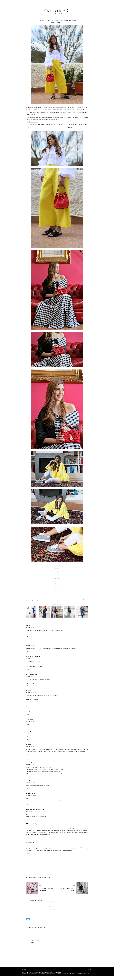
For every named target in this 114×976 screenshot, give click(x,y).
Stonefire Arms (30, 781)
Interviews (51, 912)
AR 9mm (28, 801)
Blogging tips (30, 1)
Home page (51, 901)
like (30, 600)
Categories (48, 1)
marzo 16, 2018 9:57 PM (31, 708)
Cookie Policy (52, 911)
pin (33, 600)
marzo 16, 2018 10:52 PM (31, 746)
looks (10, 1)
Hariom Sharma (30, 762)
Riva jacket (57, 581)
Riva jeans (57, 590)
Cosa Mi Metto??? (57, 10)
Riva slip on (57, 575)
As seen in (51, 908)
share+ (36, 600)
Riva (40, 110)
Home (4, 1)
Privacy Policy (52, 909)
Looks (28, 599)
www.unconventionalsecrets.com (34, 666)
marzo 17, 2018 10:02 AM (31, 782)
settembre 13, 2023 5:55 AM (32, 844)
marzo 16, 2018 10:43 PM (31, 721)
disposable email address (44, 850)
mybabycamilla (19, 1)
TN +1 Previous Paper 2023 (34, 824)
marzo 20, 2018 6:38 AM (31, 811)
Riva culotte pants (57, 571)
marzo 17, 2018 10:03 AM (31, 795)
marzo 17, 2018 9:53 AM (31, 764)
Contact (40, 1)
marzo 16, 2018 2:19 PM (31, 676)
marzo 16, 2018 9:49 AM (31, 658)
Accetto (89, 969)
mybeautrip (29, 625)
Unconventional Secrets (33, 656)
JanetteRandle (30, 719)
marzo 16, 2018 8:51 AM (31, 627)
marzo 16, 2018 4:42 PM (31, 692)
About (50, 906)
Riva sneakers (57, 591)
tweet (27, 600)
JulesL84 (28, 643)
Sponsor (51, 904)
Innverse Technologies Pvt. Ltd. (35, 809)
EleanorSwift (30, 707)
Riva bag (57, 573)
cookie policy (58, 972)
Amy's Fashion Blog (31, 674)
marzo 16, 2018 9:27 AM (31, 645)
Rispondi (28, 638)
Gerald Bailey (30, 842)
